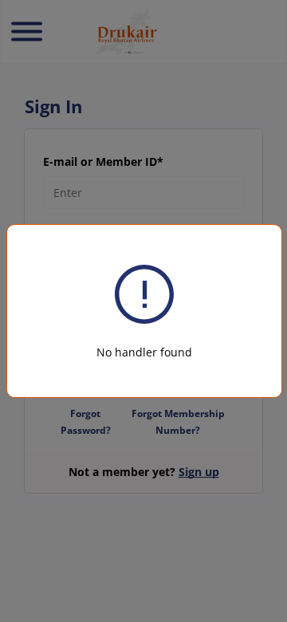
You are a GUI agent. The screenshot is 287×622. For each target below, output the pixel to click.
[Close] (252, 242)
